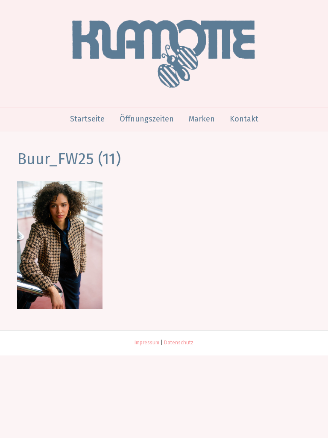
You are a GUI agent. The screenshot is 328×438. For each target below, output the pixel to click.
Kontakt (244, 119)
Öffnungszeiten (147, 119)
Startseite (87, 119)
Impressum (147, 343)
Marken (202, 119)
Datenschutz (178, 343)
